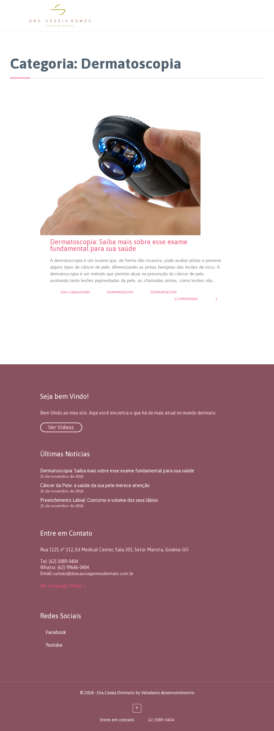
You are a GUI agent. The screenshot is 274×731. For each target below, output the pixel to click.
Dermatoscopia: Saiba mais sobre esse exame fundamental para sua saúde (118, 245)
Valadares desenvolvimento (167, 692)
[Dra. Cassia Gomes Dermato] (144, 15)
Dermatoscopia (120, 292)
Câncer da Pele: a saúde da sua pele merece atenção (95, 485)
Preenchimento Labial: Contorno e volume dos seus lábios (99, 500)
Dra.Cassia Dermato (116, 692)
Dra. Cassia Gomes (75, 292)
